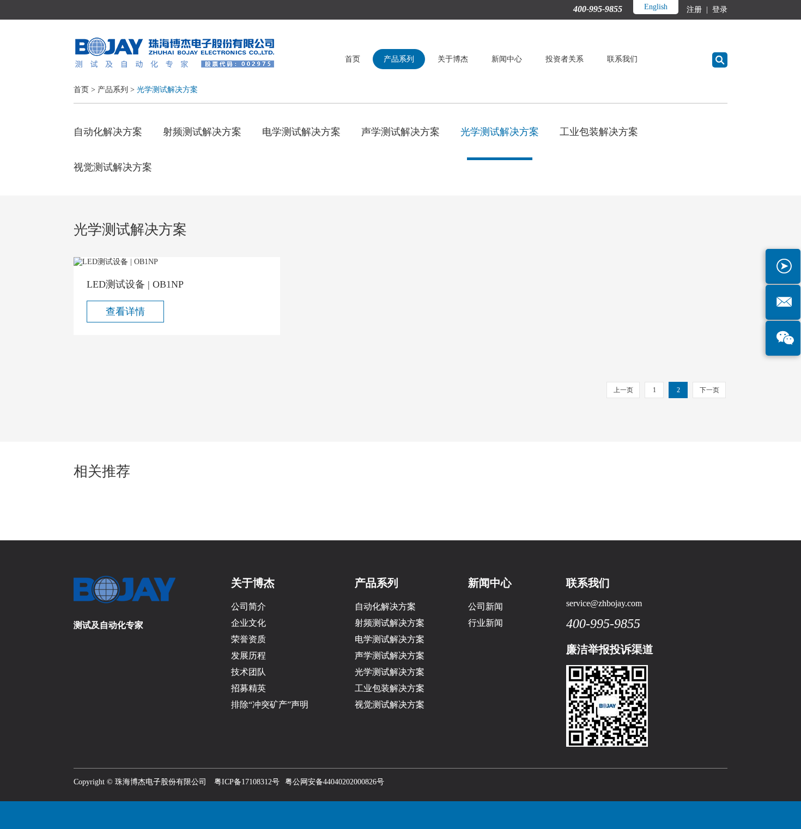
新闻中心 (506, 59)
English (656, 7)
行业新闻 (485, 622)
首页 (352, 59)
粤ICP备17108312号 (247, 782)
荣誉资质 (248, 639)
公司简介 (248, 606)
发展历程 (248, 655)
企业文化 (248, 622)
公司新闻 (485, 606)
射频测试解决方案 (202, 131)
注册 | (698, 9)
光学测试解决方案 (167, 90)
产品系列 (399, 59)
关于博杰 (453, 59)
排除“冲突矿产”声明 (269, 704)
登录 (718, 9)
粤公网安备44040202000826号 (334, 782)
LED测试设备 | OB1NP (135, 284)
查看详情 (125, 311)
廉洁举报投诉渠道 (609, 649)
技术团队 (248, 671)
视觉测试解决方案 (113, 167)
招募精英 (248, 688)
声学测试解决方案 (400, 131)
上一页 (623, 390)
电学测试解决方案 (301, 131)
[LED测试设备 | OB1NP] (177, 262)
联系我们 (622, 59)
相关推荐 (102, 471)
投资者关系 (564, 59)
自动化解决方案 (108, 131)
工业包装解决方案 (599, 131)
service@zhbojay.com (604, 603)
